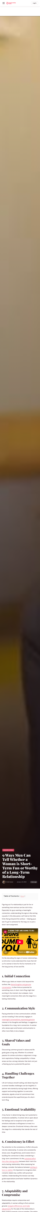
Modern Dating (8, 850)
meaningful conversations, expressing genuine (18, 1020)
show (22, 896)
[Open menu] (3, 3)
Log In (34, 3)
